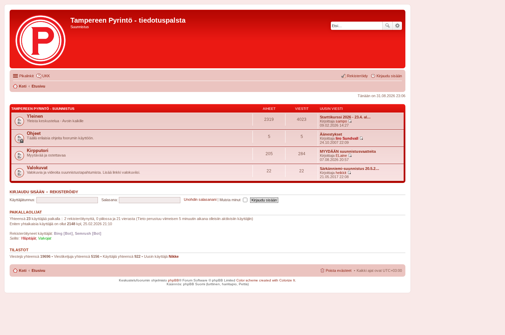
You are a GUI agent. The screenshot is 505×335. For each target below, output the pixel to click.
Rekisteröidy (64, 192)
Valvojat (44, 238)
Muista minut (231, 200)
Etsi (387, 26)
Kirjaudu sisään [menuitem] (389, 76)
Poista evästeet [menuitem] (338, 270)
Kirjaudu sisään (27, 192)
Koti (22, 270)
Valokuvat (37, 167)
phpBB (173, 280)
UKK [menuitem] (46, 76)
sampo (341, 121)
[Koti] (40, 39)
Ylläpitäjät (28, 238)
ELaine (341, 155)
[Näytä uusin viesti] (350, 121)
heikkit (341, 173)
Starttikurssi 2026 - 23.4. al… (345, 117)
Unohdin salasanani (200, 200)
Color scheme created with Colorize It (265, 280)
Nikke (174, 256)
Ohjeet (34, 133)
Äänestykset (331, 134)
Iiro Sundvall (347, 138)
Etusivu (38, 270)
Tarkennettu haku (397, 26)
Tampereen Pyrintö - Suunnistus (43, 109)
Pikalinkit (26, 76)
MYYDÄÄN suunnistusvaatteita (348, 151)
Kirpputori (37, 150)
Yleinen (35, 116)
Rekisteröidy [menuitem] (357, 76)
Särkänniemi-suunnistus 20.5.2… (349, 168)
